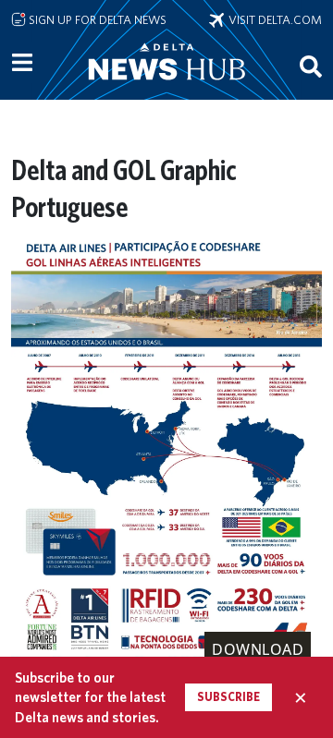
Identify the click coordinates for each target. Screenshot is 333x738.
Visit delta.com (273, 19)
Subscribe (228, 697)
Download (257, 649)
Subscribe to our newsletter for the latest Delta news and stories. (90, 697)
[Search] (311, 66)
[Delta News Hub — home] (166, 87)
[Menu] (22, 62)
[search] (311, 66)
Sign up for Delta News (96, 19)
